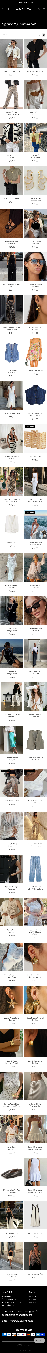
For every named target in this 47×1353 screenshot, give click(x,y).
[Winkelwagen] (44, 8)
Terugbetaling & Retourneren (13, 1302)
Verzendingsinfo (8, 1305)
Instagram (33, 1296)
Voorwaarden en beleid (23, 1350)
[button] (6, 35)
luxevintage (26, 1345)
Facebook (32, 1299)
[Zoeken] (8, 8)
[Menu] (3, 9)
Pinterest (32, 1302)
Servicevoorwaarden (9, 1299)
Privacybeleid (7, 1296)
